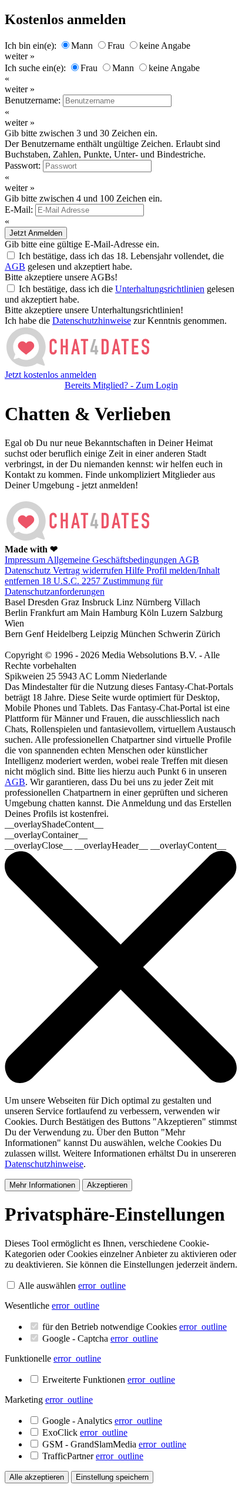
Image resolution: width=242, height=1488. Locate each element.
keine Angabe (164, 46)
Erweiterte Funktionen (108, 1380)
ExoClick (84, 1432)
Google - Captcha (100, 1338)
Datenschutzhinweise (91, 321)
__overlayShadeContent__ (54, 824)
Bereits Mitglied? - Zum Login (121, 385)
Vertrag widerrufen (89, 570)
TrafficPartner (92, 1456)
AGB (15, 267)
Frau (116, 46)
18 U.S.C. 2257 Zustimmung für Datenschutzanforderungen (84, 586)
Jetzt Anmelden (35, 233)
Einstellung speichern (112, 1477)
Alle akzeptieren (36, 1477)
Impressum (26, 560)
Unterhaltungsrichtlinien (159, 289)
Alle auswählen (47, 1286)
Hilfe (135, 570)
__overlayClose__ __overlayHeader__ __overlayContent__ (115, 845)
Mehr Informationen (42, 1185)
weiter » (20, 56)
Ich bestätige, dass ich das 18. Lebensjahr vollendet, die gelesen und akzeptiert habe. (114, 261)
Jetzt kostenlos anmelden (50, 375)
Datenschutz (29, 570)
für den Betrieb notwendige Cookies (134, 1327)
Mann (82, 46)
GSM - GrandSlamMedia (114, 1444)
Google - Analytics (102, 1421)
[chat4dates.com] (78, 364)
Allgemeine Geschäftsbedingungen (113, 560)
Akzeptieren (107, 1185)
